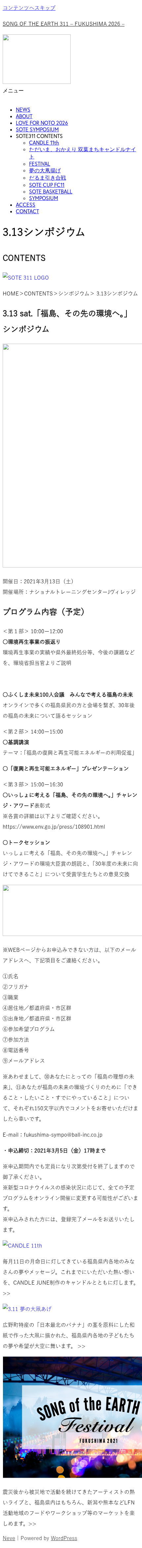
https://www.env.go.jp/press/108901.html (54, 826)
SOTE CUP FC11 (46, 185)
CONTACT (27, 211)
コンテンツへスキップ (29, 8)
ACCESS (25, 204)
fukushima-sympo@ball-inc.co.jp (63, 1134)
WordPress (64, 1538)
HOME (11, 293)
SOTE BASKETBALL (50, 191)
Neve (9, 1538)
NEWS (23, 109)
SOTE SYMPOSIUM (37, 129)
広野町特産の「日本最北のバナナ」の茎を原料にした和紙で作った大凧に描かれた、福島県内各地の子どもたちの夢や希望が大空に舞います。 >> (69, 1335)
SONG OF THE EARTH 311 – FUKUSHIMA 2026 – (63, 23)
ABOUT (24, 116)
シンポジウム (73, 293)
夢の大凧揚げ (45, 170)
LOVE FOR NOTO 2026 (42, 123)
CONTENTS (38, 293)
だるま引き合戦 (47, 177)
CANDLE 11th (44, 142)
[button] (71, 94)
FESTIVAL (39, 163)
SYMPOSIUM (43, 198)
